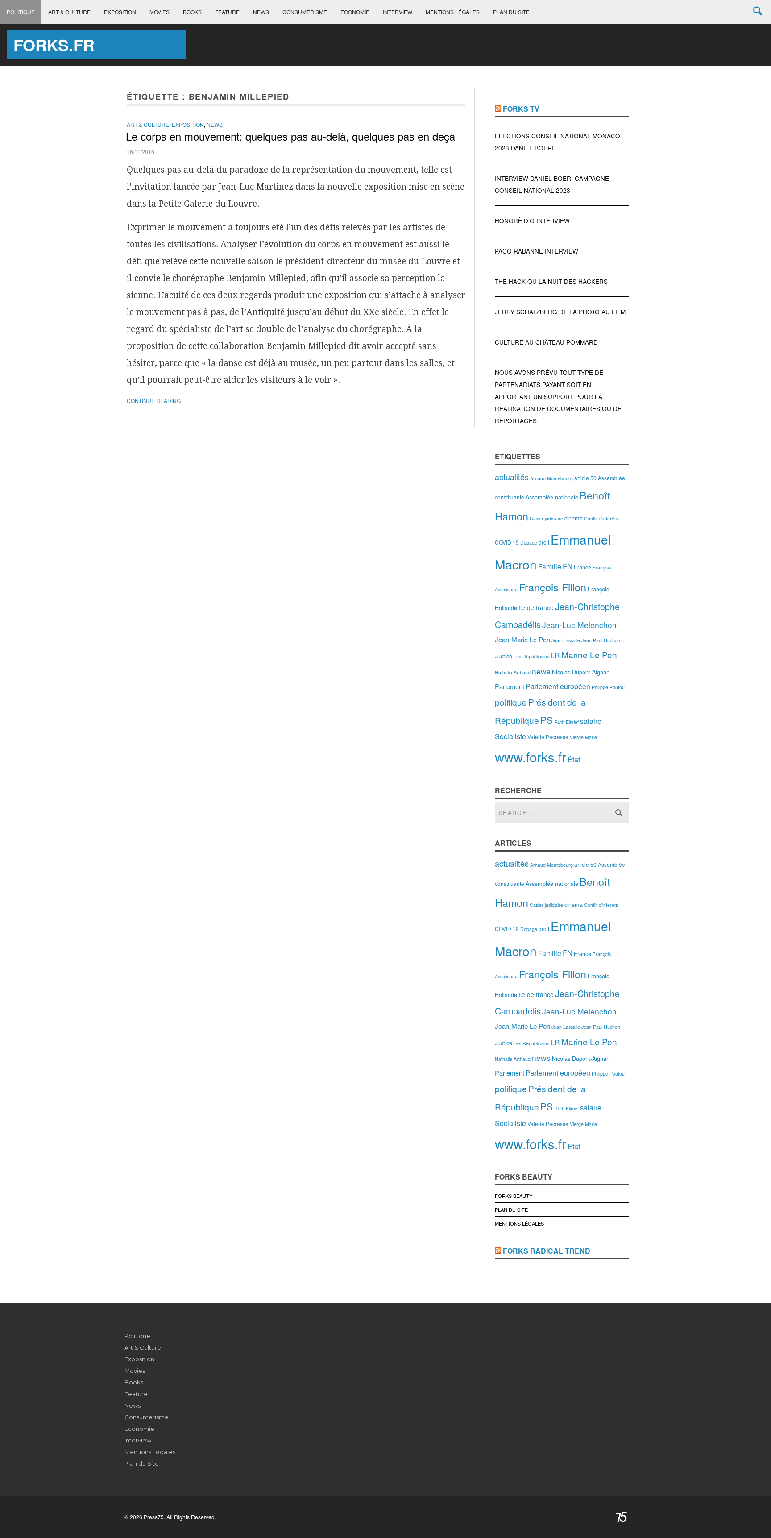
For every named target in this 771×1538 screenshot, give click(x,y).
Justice (503, 656)
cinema (573, 518)
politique (511, 702)
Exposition (120, 12)
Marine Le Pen (589, 654)
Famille (549, 566)
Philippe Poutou (608, 687)
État (574, 759)
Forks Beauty (513, 1195)
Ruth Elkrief (566, 722)
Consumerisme (304, 12)
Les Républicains (531, 656)
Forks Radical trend (546, 1251)
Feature (227, 12)
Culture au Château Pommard (546, 342)
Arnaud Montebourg (551, 478)
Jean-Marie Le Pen (522, 639)
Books (192, 12)
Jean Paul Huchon (600, 640)
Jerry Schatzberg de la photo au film (560, 312)
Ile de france (536, 607)
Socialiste (510, 736)
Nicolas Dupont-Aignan (580, 672)
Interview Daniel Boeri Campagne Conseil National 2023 (552, 184)
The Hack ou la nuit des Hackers (551, 281)
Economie (354, 12)
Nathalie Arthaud (513, 672)
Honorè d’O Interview (532, 220)
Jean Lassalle (565, 640)
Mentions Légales (453, 12)
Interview (397, 12)
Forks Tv (521, 109)
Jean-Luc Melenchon (579, 624)
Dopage (528, 542)
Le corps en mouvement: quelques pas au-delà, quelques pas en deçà (290, 136)
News (261, 12)
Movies (159, 12)
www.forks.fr (530, 756)
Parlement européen (558, 686)
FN (567, 566)
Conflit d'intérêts (601, 518)
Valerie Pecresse (547, 736)
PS (546, 720)
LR (555, 655)
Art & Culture (69, 12)
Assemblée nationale (552, 497)
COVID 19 (507, 542)
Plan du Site (511, 12)
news (541, 671)
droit (544, 542)
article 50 (585, 478)
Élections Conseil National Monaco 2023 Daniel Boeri (557, 142)
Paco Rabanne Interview (536, 251)
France (582, 567)
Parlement (509, 686)
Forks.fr (54, 44)
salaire (590, 721)
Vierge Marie (583, 737)
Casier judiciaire (546, 518)
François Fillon (552, 586)
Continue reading (154, 400)
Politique (21, 12)
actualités (512, 476)
